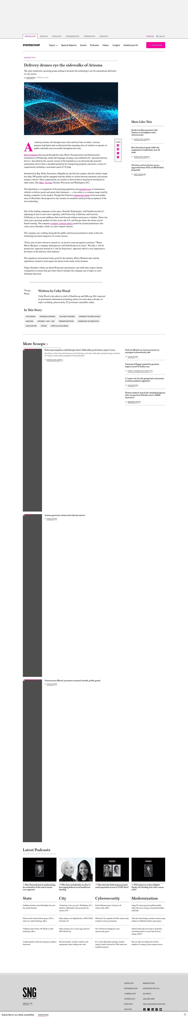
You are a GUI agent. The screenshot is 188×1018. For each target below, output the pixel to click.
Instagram (156, 1009)
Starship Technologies (89, 316)
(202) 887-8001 (149, 999)
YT (160, 1009)
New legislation (31, 154)
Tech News (30, 316)
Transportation (66, 321)
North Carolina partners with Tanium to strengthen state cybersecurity (144, 132)
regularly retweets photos (61, 223)
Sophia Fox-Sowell (142, 139)
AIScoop (44, 36)
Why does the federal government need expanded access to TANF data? (111, 886)
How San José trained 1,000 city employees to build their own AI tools (145, 150)
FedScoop (56, 36)
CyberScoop (89, 36)
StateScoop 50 (131, 45)
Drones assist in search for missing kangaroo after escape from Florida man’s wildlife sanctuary (145, 395)
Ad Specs (147, 993)
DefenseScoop (72, 36)
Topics (52, 45)
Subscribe (157, 45)
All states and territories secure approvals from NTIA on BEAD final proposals (147, 167)
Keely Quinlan (140, 174)
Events (83, 45)
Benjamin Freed (134, 402)
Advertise (150, 36)
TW (148, 1009)
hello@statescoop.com (154, 1004)
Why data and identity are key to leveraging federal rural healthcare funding (74, 887)
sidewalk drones (47, 316)
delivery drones (67, 316)
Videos (105, 45)
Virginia (48, 182)
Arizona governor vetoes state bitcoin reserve (65, 515)
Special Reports (69, 45)
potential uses (85, 189)
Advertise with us (151, 988)
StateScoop (30, 36)
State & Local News (59, 326)
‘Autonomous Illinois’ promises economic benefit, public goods (72, 680)
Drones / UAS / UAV (46, 321)
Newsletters (148, 983)
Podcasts (94, 45)
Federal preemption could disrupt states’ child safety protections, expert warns (80, 350)
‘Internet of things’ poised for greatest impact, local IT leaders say (142, 365)
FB (144, 1009)
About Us (27, 1003)
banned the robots (82, 195)
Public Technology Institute (140, 371)
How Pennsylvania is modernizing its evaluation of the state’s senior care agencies (39, 887)
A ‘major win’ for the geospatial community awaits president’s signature (144, 379)
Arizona (29, 321)
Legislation (31, 326)
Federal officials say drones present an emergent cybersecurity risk (142, 351)
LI (151, 1009)
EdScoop (104, 36)
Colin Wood (30, 78)
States (44, 326)
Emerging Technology (88, 321)
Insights (116, 45)
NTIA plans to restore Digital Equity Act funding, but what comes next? (148, 887)
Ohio (41, 182)
